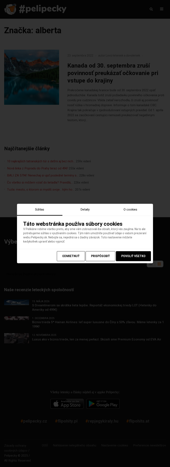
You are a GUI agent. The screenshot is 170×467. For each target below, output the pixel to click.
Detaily (85, 209)
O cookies (130, 209)
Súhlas (39, 209)
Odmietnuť (71, 256)
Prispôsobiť (100, 256)
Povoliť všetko (133, 256)
